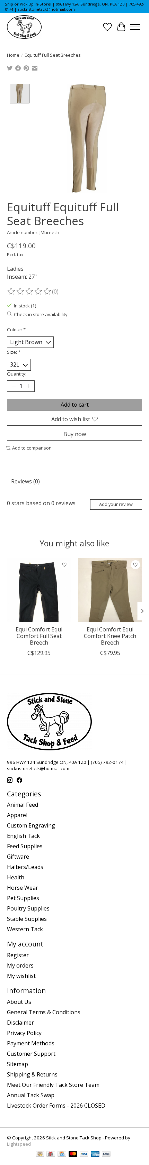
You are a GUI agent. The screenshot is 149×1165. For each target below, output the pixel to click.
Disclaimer (20, 1022)
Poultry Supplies (28, 908)
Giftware (18, 856)
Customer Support (31, 1053)
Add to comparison (32, 448)
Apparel (17, 815)
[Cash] (40, 1154)
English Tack (23, 836)
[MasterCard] (73, 1154)
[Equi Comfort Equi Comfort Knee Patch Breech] (110, 590)
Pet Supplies (23, 898)
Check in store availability (41, 314)
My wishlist (21, 976)
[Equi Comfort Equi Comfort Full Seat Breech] (39, 590)
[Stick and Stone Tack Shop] (24, 27)
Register (18, 955)
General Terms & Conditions (43, 1012)
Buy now (74, 434)
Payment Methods (30, 1043)
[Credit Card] (62, 1154)
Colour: (16, 329)
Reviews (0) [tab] (25, 481)
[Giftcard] (50, 1154)
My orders (20, 965)
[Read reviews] (29, 291)
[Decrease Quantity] (13, 385)
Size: (13, 352)
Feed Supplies (25, 846)
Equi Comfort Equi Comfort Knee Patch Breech (110, 636)
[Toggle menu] (135, 27)
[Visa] (84, 1154)
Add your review (116, 504)
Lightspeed (19, 1144)
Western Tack (25, 929)
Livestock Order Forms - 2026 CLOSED (56, 1105)
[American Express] (95, 1154)
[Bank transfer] (106, 1154)
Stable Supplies (27, 919)
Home (13, 55)
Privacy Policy (24, 1033)
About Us (19, 1002)
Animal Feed (22, 804)
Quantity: (16, 374)
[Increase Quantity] (28, 385)
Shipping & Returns (32, 1074)
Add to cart (75, 404)
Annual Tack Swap (30, 1095)
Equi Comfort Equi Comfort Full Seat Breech (39, 636)
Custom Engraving (31, 825)
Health (15, 877)
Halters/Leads (25, 867)
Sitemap (17, 1064)
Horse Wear (22, 887)
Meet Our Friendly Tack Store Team (53, 1085)
